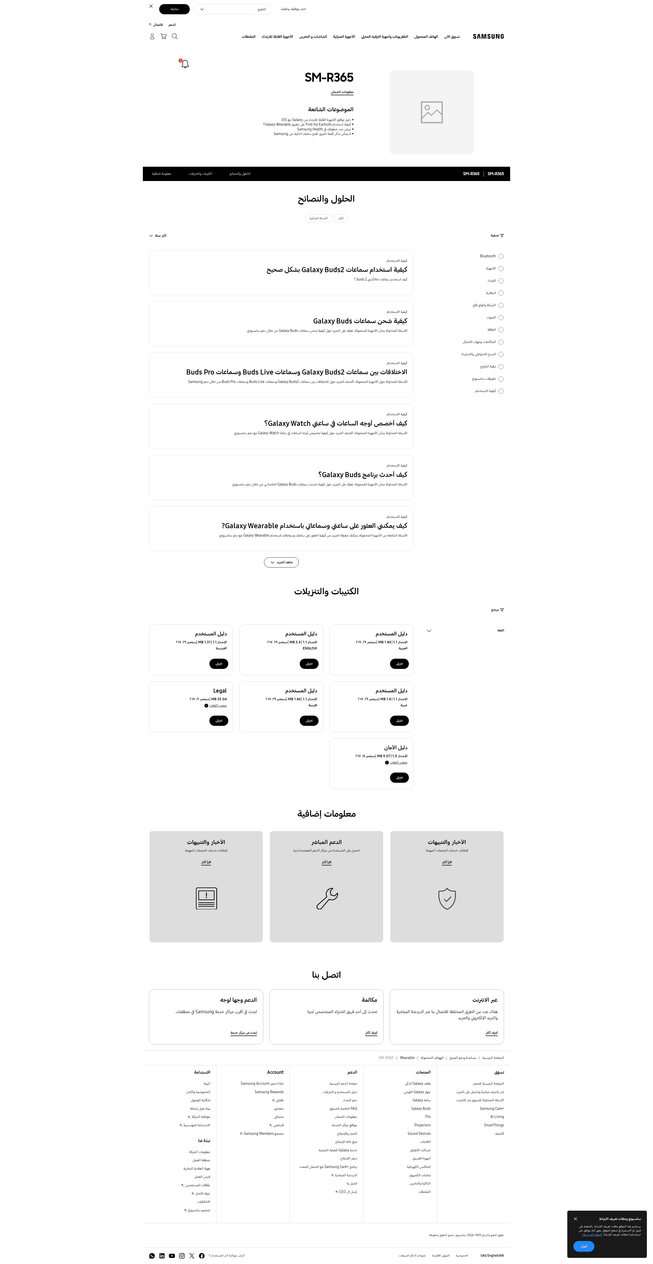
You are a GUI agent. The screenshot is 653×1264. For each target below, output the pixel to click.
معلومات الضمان (342, 92)
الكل (341, 218)
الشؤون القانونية (441, 1255)
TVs (428, 1117)
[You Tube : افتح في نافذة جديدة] (172, 1256)
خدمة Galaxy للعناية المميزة (338, 1150)
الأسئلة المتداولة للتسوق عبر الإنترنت (480, 1100)
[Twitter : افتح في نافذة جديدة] (192, 1256)
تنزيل (399, 663)
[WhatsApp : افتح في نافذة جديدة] (152, 1256)
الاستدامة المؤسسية (196, 1125)
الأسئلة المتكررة (319, 218)
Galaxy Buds (421, 1108)
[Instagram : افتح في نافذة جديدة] (182, 1256)
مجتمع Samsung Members (263, 1133)
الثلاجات (425, 1142)
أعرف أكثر (492, 1033)
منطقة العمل (201, 1160)
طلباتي (279, 1100)
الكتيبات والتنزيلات (200, 174)
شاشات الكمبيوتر (420, 1175)
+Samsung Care (492, 1108)
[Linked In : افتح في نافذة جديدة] (162, 1256)
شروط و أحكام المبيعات (412, 1255)
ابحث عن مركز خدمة (244, 1033)
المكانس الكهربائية (419, 1167)
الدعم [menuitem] (172, 25)
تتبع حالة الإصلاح (346, 1142)
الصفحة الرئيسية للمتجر (488, 1083)
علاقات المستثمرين (197, 1185)
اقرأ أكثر (447, 862)
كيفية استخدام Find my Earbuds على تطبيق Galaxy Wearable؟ (307, 124)
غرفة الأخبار (202, 1193)
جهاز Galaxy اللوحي (417, 1092)
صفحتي (279, 1108)
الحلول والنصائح (240, 174)
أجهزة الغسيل (421, 1158)
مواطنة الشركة (200, 1117)
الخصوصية (462, 1255)
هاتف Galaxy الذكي (418, 1083)
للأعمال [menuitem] (158, 25)
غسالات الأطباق (420, 1150)
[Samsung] (488, 36)
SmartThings (494, 1125)
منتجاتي (279, 1117)
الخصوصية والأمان (198, 1092)
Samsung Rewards (269, 1092)
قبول (584, 1246)
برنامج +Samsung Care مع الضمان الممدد (328, 1167)
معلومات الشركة (199, 1152)
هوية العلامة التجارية (196, 1168)
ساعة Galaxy (422, 1100)
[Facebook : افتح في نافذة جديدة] (202, 1256)
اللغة (500, 631)
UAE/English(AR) (492, 1255)
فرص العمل (202, 1177)
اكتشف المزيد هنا (592, 1234)
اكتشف (499, 1133)
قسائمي (278, 1125)
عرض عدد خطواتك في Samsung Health (324, 129)
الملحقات (424, 1192)
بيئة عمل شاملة (200, 1108)
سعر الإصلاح (349, 1158)
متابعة (174, 9)
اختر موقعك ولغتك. (293, 9)
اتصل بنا (352, 1183)
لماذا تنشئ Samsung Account (262, 1083)
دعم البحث (350, 1100)
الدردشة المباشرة (345, 1175)
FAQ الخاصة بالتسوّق (343, 1108)
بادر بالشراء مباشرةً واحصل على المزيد (480, 1092)
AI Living (497, 1117)
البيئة (207, 1083)
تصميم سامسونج (198, 1210)
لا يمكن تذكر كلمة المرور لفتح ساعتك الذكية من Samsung (312, 134)
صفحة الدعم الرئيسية (343, 1083)
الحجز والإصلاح (347, 1133)
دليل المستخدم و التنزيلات (340, 1092)
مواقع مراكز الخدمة (344, 1125)
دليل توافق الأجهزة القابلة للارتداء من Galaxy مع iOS (316, 120)
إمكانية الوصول (200, 1100)
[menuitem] (452, 37)
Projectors (423, 1125)
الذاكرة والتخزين (420, 1183)
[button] (281, 272)
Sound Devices (419, 1133)
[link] (185, 64)
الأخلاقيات (203, 1202)
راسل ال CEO (347, 1192)
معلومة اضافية (161, 174)
